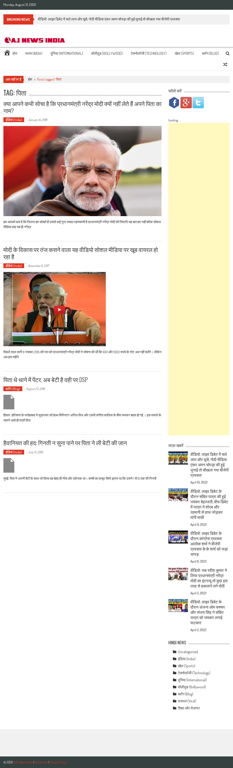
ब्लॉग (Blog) (210, 53)
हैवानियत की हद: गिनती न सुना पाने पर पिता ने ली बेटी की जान (65, 442)
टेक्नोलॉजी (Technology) (149, 53)
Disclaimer (41, 762)
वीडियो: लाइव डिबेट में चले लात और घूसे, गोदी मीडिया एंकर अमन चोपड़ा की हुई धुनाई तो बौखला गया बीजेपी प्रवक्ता (109, 19)
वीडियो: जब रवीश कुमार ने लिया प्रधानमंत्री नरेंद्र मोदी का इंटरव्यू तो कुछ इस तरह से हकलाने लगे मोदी (209, 578)
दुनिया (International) (67, 53)
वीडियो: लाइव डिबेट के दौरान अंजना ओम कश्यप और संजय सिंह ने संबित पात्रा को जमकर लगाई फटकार (207, 612)
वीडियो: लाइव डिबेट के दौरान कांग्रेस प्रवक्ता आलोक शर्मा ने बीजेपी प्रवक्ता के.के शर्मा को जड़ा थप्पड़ (209, 544)
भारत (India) (33, 53)
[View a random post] (225, 64)
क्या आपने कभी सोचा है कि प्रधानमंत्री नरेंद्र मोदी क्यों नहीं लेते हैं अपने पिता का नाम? (82, 107)
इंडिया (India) (14, 120)
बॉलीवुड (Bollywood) (107, 53)
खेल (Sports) (184, 53)
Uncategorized (188, 651)
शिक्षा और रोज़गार (189, 708)
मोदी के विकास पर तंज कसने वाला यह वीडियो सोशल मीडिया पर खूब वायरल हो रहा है (80, 253)
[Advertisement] (198, 279)
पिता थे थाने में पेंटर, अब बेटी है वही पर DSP (45, 379)
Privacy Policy (57, 762)
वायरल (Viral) (187, 701)
